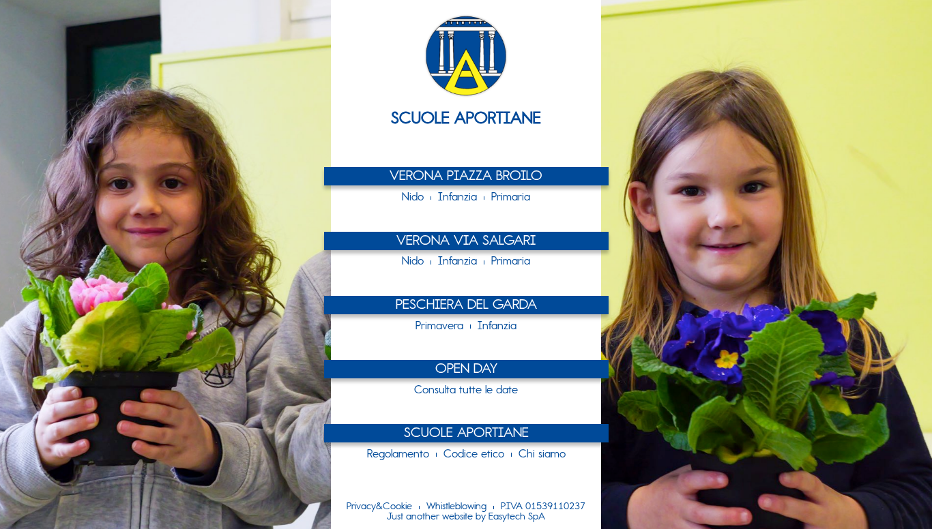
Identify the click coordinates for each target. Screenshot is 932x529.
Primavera (439, 326)
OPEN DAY (466, 370)
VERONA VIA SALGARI (466, 242)
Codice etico (473, 454)
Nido (413, 197)
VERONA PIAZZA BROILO (466, 177)
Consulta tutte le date (466, 390)
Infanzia (457, 197)
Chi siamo (542, 454)
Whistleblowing (456, 507)
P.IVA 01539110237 (543, 507)
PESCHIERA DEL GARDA (466, 306)
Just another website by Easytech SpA (466, 517)
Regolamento (398, 454)
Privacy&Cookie (379, 507)
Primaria (510, 197)
